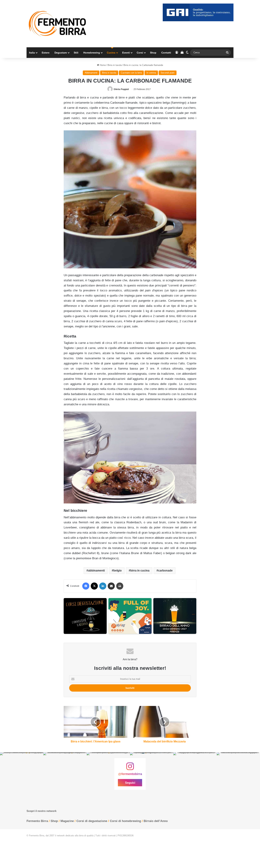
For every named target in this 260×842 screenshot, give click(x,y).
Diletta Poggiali (121, 89)
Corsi (140, 52)
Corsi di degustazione (91, 821)
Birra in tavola (115, 65)
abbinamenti (96, 570)
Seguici (130, 782)
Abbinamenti (91, 72)
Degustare (60, 52)
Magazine (67, 821)
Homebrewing (91, 52)
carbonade (165, 570)
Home (102, 65)
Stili (76, 52)
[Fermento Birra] (58, 23)
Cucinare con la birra (131, 72)
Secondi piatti (168, 72)
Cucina (111, 52)
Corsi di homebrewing (125, 821)
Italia (32, 52)
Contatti (166, 52)
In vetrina (151, 72)
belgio (117, 570)
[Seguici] (130, 768)
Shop (153, 52)
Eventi (126, 52)
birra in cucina (139, 570)
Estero (46, 52)
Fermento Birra (37, 821)
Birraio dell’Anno (156, 821)
